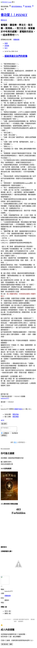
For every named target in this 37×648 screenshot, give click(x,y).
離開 (11, 644)
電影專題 (16, 416)
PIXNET (9, 619)
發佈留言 (4, 435)
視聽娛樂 (16, 39)
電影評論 (16, 414)
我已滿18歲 (5, 644)
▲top (2, 420)
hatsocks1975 (5, 398)
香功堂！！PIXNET (14, 15)
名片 (6, 48)
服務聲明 (20, 621)
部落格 (7, 46)
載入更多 (4, 423)
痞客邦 (16, 409)
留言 (20, 409)
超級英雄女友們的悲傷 (16, 56)
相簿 (6, 43)
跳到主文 (4, 20)
